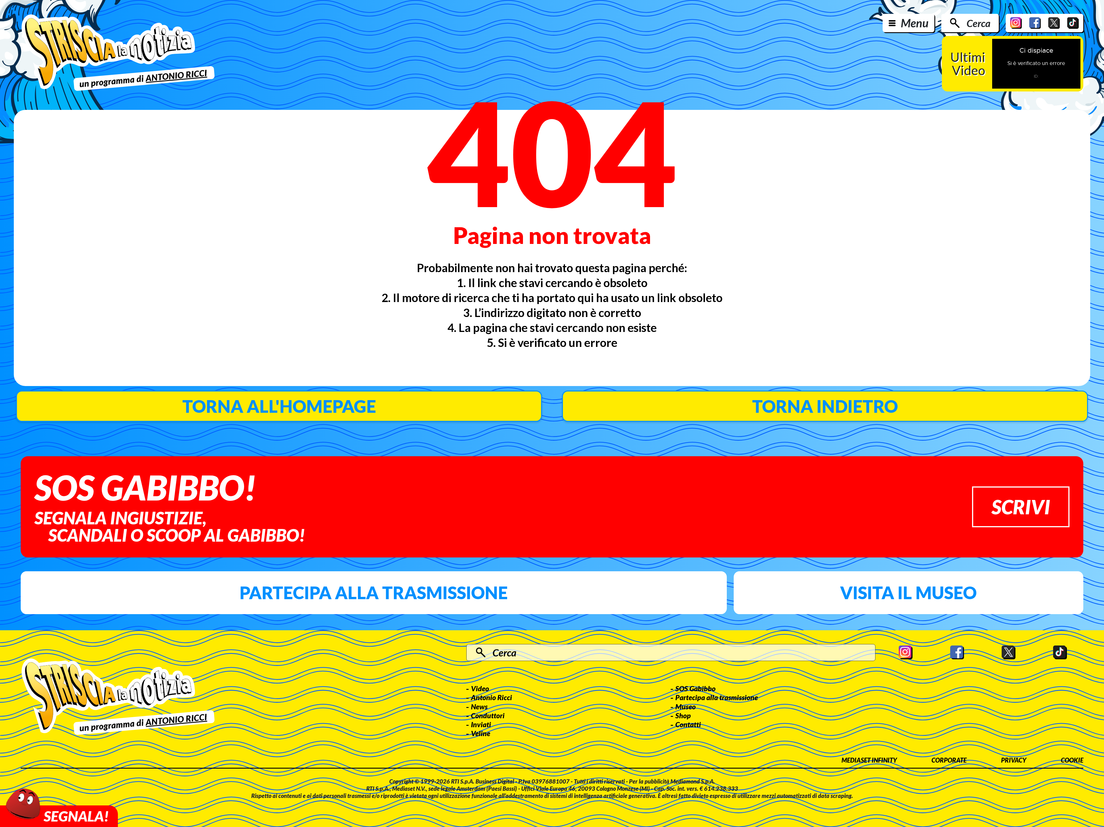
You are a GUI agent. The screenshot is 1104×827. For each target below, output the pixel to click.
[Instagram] (1016, 23)
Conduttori (488, 715)
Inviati (481, 724)
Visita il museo (908, 592)
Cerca (978, 23)
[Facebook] (1035, 23)
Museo (685, 706)
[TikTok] (1073, 23)
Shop (683, 715)
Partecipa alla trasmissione (373, 592)
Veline (480, 733)
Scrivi (1021, 506)
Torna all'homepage (279, 406)
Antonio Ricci (491, 697)
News (479, 706)
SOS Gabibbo (695, 688)
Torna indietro (825, 406)
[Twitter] (1054, 23)
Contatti (688, 724)
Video (480, 688)
